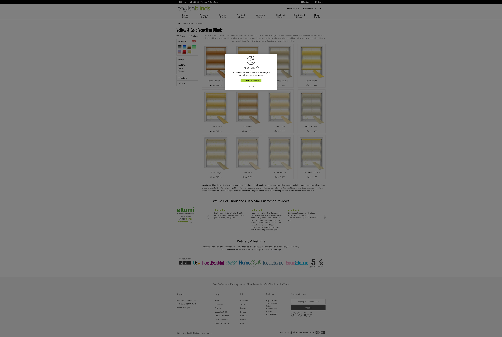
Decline (251, 86)
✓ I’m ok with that (251, 80)
